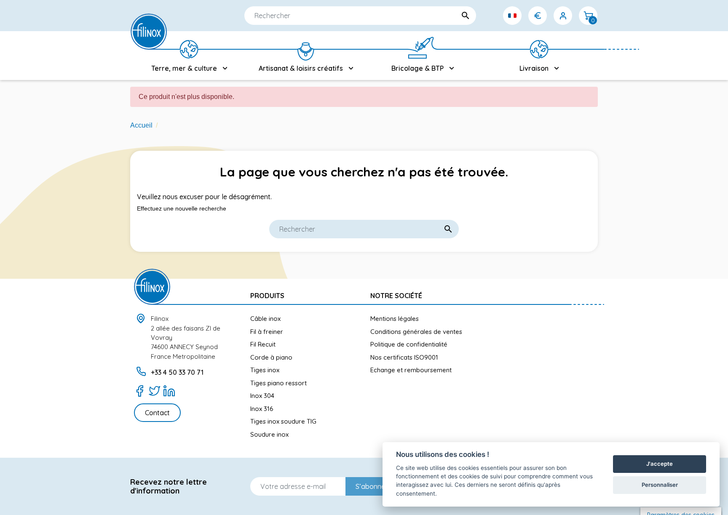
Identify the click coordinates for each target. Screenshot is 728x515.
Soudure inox (269, 434)
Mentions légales (394, 319)
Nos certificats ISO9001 (404, 357)
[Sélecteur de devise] (537, 15)
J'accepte (659, 463)
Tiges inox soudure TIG (283, 421)
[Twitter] (154, 391)
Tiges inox (264, 370)
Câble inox (265, 319)
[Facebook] (139, 391)
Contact (157, 412)
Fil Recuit (263, 344)
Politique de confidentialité (408, 344)
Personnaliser (660, 484)
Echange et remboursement (411, 370)
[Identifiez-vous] (563, 15)
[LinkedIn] (169, 391)
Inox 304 (262, 396)
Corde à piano (271, 357)
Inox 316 (261, 409)
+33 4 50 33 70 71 (177, 372)
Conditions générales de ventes (416, 332)
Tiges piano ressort (278, 383)
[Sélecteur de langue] (512, 15)
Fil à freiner (266, 332)
